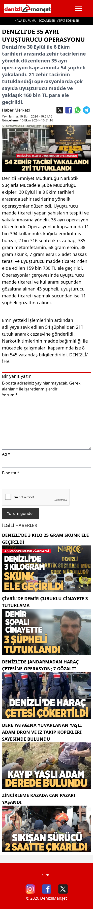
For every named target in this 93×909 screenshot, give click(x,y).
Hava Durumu (25, 21)
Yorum (10, 395)
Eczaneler (46, 21)
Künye (46, 875)
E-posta (10, 473)
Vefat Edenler (68, 21)
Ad (6, 454)
